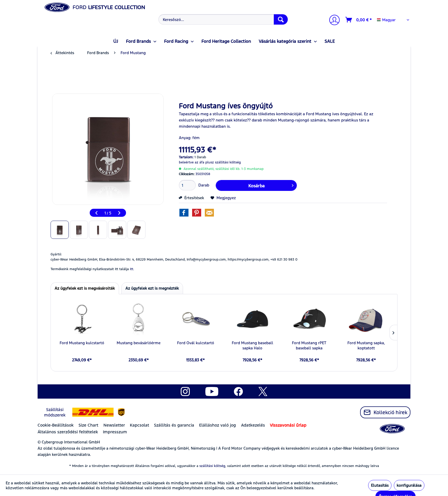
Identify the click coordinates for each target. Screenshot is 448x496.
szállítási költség (212, 466)
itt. (132, 269)
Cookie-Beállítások (56, 425)
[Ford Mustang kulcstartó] (81, 319)
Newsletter (114, 425)
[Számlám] (332, 20)
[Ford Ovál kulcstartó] (195, 319)
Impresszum (115, 432)
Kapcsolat (139, 425)
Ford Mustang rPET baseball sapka (309, 345)
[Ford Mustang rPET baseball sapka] (309, 319)
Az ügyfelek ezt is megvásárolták (85, 288)
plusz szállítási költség (223, 162)
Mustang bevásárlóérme (138, 342)
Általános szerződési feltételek (68, 432)
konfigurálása (409, 485)
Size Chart (88, 425)
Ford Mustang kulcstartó (82, 342)
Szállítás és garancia (174, 425)
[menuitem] (222, 19)
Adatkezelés (253, 425)
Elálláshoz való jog (217, 425)
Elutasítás (380, 485)
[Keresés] (281, 19)
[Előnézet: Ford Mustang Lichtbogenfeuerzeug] (60, 230)
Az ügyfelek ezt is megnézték (152, 288)
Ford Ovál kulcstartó (195, 342)
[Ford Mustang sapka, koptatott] (366, 319)
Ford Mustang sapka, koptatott (366, 345)
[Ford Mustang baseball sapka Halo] (252, 319)
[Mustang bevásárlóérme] (138, 319)
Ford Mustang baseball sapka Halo (252, 345)
